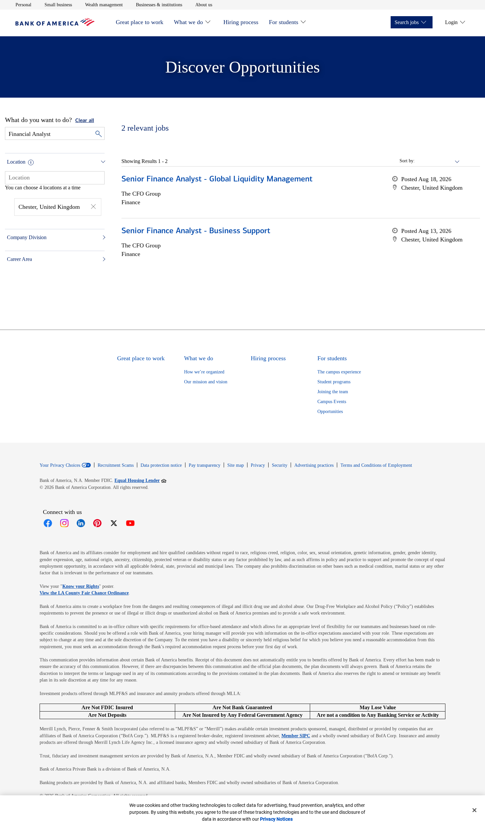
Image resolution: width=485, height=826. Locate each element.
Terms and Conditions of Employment (376, 465)
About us (203, 4)
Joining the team (332, 391)
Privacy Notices (276, 819)
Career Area (19, 259)
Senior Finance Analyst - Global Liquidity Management (216, 179)
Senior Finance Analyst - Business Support (195, 231)
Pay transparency (204, 465)
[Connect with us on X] (114, 523)
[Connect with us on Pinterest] (97, 523)
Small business (58, 4)
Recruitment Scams (116, 465)
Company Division (27, 237)
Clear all (84, 120)
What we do (188, 22)
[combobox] (54, 177)
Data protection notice (161, 465)
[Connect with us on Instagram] (64, 523)
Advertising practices (314, 465)
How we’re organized (204, 371)
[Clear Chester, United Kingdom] (93, 207)
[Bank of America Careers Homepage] (55, 24)
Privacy (258, 465)
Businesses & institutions (159, 4)
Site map (235, 465)
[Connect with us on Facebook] (48, 523)
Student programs (333, 381)
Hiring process (240, 22)
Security (279, 465)
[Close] (474, 810)
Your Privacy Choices (60, 465)
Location (16, 162)
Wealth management (104, 4)
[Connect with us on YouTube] (130, 523)
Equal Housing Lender (140, 480)
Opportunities (330, 411)
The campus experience (339, 371)
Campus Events (331, 401)
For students (283, 22)
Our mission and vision (205, 381)
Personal (23, 4)
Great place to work (139, 22)
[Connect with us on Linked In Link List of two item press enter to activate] (81, 523)
